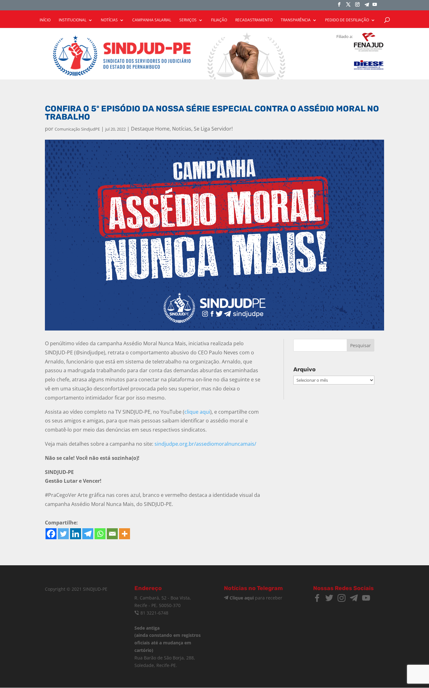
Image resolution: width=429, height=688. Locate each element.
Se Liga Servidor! (213, 128)
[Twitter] (63, 533)
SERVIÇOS (188, 20)
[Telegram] (366, 6)
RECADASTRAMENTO (254, 20)
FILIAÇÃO (219, 20)
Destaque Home (150, 128)
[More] (124, 533)
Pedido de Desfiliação (347, 20)
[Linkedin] (75, 533)
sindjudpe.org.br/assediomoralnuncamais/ (205, 443)
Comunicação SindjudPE (77, 129)
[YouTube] (374, 6)
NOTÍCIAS (109, 20)
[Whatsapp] (100, 533)
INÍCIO (45, 20)
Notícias (181, 128)
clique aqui (197, 411)
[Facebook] (51, 533)
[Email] (112, 533)
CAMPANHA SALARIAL (151, 20)
